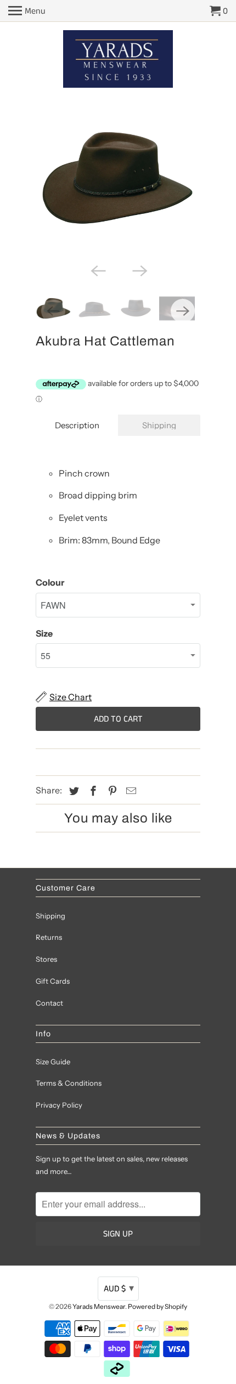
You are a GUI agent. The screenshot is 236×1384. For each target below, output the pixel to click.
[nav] (27, 11)
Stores (46, 959)
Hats (62, 761)
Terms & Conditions (69, 1083)
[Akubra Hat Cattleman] (118, 178)
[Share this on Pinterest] (111, 791)
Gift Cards (53, 981)
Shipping (159, 425)
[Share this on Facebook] (91, 791)
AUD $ (119, 1288)
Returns (49, 937)
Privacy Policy (59, 1105)
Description (77, 425)
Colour (50, 582)
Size (44, 633)
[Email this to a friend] (129, 791)
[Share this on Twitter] (72, 791)
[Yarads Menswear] (118, 60)
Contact (49, 1003)
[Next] (139, 270)
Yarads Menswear (98, 1306)
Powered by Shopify (157, 1306)
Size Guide (53, 1061)
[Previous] (97, 270)
